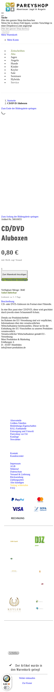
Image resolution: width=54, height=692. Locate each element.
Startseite (11, 100)
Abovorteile (15, 420)
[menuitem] (16, 82)
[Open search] (2, 15)
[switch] (6, 687)
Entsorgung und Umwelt (22, 431)
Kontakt (14, 453)
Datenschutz (16, 471)
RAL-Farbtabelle (18, 428)
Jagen (46, 357)
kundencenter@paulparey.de (24, 375)
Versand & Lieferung (20, 474)
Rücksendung (16, 477)
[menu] (27, 69)
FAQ (12, 488)
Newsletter (15, 439)
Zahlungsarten (17, 480)
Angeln (28, 360)
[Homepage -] (26, 12)
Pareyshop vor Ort (19, 434)
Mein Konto (13, 40)
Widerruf (14, 469)
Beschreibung (7, 301)
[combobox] (15, 28)
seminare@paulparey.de (14, 390)
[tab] (27, 301)
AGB (12, 466)
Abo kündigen (17, 482)
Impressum (15, 463)
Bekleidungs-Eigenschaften (23, 426)
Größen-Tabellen (18, 423)
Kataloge (14, 436)
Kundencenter (17, 456)
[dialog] (27, 668)
